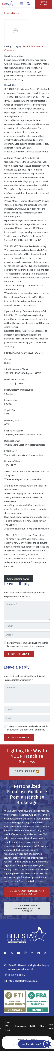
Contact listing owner (18, 578)
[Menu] (21, 4)
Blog (41, 1025)
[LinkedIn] (40, 953)
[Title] (47, 953)
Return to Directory (12, 13)
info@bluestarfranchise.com (23, 980)
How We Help (7, 1025)
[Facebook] (7, 953)
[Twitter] (13, 953)
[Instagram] (27, 953)
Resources (20, 1025)
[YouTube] (20, 953)
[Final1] (8, 4)
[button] (28, 4)
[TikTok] (33, 953)
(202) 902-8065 (16, 974)
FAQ (32, 1025)
